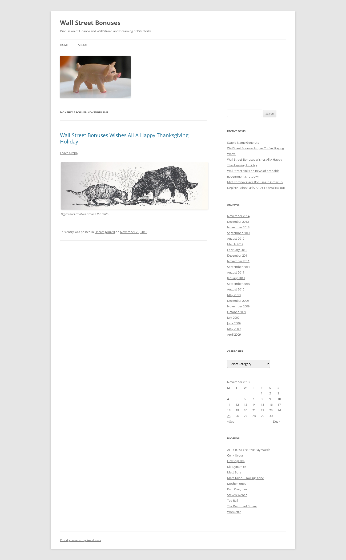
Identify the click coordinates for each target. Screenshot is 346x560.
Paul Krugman (237, 489)
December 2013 (238, 221)
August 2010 (235, 289)
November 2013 (238, 227)
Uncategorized (105, 232)
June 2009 (234, 323)
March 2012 (235, 244)
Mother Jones (236, 483)
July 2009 (233, 317)
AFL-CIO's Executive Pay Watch (248, 450)
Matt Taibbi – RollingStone (245, 478)
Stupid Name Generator (244, 142)
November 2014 (238, 216)
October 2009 (236, 312)
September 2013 (238, 233)
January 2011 (236, 278)
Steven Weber (237, 495)
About (83, 45)
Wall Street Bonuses (90, 22)
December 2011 (238, 255)
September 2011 (238, 267)
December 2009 (238, 300)
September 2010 (238, 284)
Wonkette (234, 512)
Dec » (276, 421)
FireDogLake (236, 461)
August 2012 (235, 238)
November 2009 (238, 306)
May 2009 (234, 329)
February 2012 (237, 250)
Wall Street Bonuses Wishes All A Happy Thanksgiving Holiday (124, 138)
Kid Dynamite (236, 467)
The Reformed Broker (242, 506)
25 (228, 416)
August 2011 (235, 272)
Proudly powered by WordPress (80, 540)
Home (64, 45)
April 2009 (234, 334)
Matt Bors (234, 472)
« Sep (230, 421)
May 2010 (234, 295)
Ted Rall (232, 500)
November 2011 (238, 261)
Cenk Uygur (235, 455)
